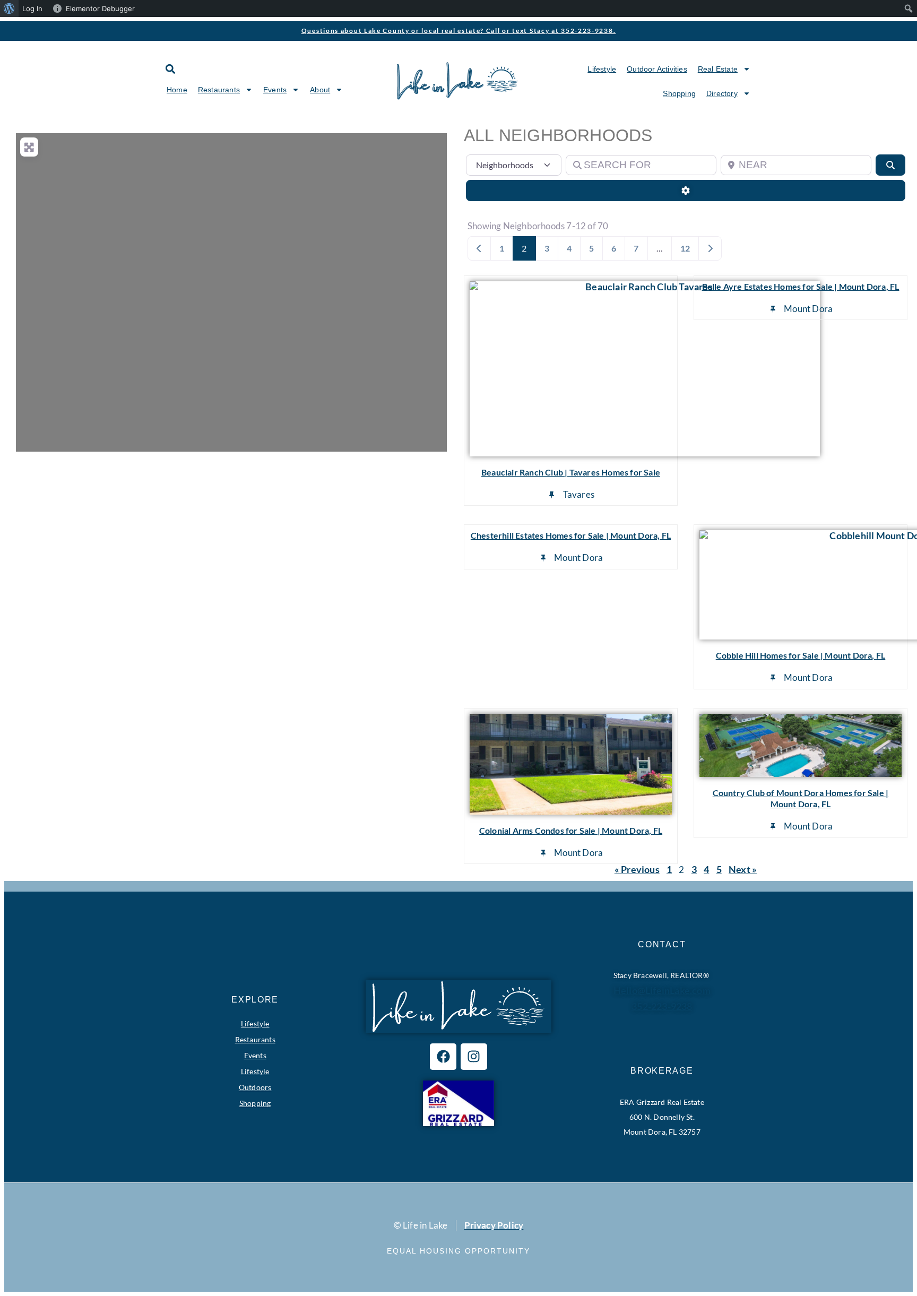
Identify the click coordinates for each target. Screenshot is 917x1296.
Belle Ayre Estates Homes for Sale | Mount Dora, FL (800, 286)
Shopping (679, 93)
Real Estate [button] (718, 69)
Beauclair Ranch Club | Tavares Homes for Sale (570, 472)
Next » (743, 869)
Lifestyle (601, 69)
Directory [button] (722, 93)
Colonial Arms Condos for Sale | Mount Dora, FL (570, 830)
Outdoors (255, 1087)
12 (685, 248)
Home (177, 89)
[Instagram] (474, 1056)
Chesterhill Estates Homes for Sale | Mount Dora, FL (571, 535)
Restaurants (255, 1039)
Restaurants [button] (219, 89)
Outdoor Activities (657, 69)
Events (255, 1055)
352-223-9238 (661, 1006)
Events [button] (275, 89)
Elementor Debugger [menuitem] (100, 8)
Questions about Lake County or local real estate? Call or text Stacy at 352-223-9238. (458, 30)
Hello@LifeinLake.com (662, 990)
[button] (170, 68)
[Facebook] (443, 1056)
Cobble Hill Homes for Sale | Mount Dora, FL (801, 655)
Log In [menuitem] (32, 8)
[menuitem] (9, 8)
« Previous (637, 869)
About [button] (320, 89)
